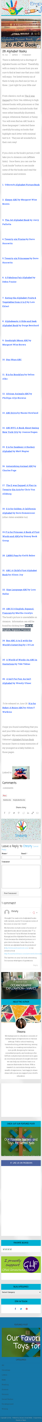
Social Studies (7, 1399)
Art (3, 1365)
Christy (27, 846)
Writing (5, 1409)
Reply (35, 965)
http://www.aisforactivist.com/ (17, 948)
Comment (6, 862)
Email (23, 853)
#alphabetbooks (19, 800)
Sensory (5, 1394)
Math (4, 1380)
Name (4, 853)
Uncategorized (7, 1404)
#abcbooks (7, 800)
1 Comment (26, 55)
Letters (15, 55)
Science (5, 1389)
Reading (5, 1384)
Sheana (21, 835)
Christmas (6, 1370)
